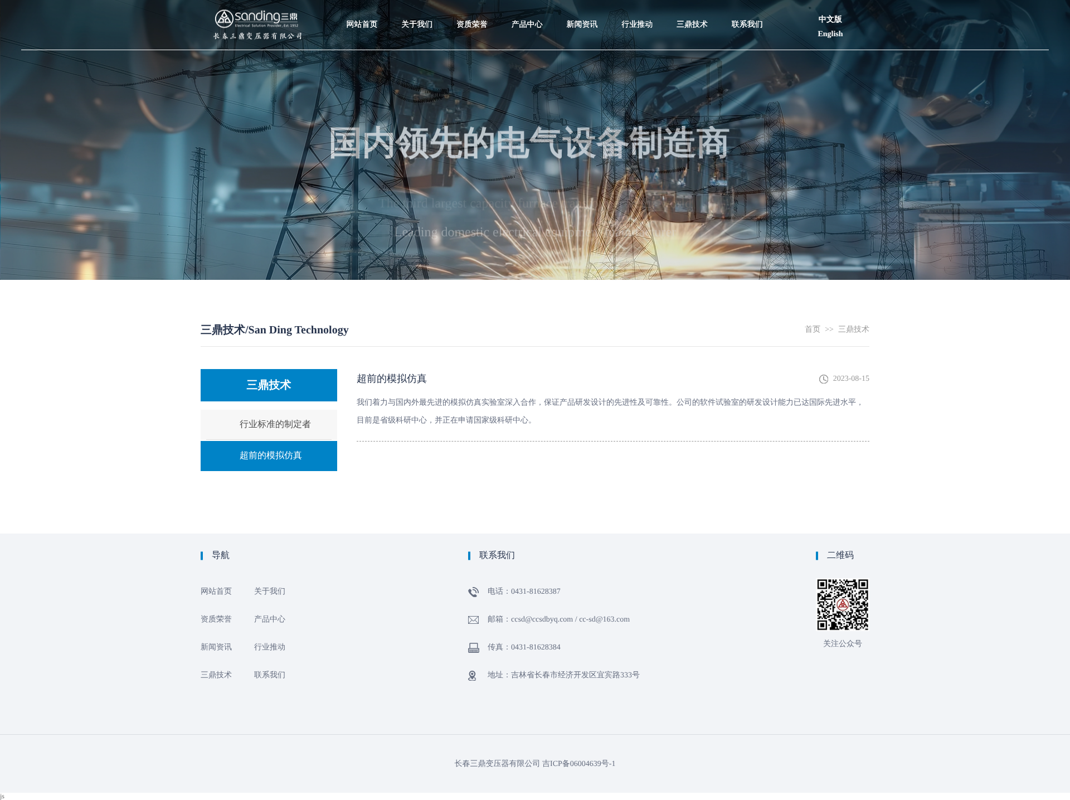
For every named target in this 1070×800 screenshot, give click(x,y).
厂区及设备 (417, 82)
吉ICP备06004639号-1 (578, 764)
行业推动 (637, 25)
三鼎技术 (692, 25)
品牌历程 (416, 60)
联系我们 (747, 25)
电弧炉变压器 (527, 60)
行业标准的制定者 (692, 63)
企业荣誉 (472, 82)
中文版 (830, 20)
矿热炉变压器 (527, 149)
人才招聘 (416, 105)
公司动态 (581, 60)
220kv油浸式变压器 (527, 175)
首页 (812, 330)
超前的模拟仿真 (692, 82)
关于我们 (416, 25)
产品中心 (527, 25)
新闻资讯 (581, 25)
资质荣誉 (472, 25)
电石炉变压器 (527, 105)
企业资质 (472, 60)
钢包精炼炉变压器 (527, 86)
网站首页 (361, 25)
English (830, 34)
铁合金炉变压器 (527, 127)
